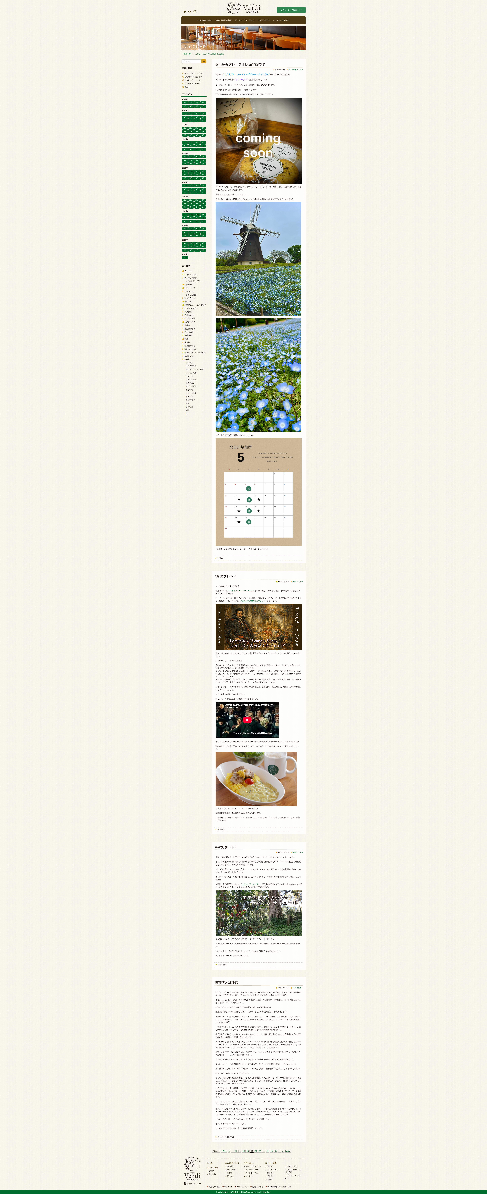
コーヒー (249, 1176)
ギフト (269, 1176)
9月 (203, 114)
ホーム (209, 1163)
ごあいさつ (189, 291)
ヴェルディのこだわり (244, 20)
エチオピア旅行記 (193, 281)
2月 (197, 106)
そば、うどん (191, 386)
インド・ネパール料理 (195, 369)
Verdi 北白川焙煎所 (224, 20)
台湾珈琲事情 (190, 318)
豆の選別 (230, 1166)
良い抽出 (230, 1176)
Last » (287, 1151)
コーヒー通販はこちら (293, 10)
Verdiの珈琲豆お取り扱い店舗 (279, 1187)
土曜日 (220, 558)
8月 (185, 103)
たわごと (221, 1137)
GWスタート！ (226, 847)
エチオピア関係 (191, 278)
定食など (189, 407)
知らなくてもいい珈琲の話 (195, 352)
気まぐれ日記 (263, 20)
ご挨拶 (211, 1171)
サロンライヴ (190, 298)
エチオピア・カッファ (251, 884)
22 (260, 1151)
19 (248, 1151)
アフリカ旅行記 (191, 274)
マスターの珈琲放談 (281, 20)
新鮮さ (229, 1173)
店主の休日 (189, 332)
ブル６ (187, 87)
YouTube (188, 271)
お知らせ (221, 829)
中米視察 (188, 312)
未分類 (187, 342)
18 (244, 1151)
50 (276, 1151)
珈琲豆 (269, 1166)
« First (224, 1151)
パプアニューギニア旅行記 (195, 305)
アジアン (189, 363)
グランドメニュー (253, 1173)
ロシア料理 (190, 400)
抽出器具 (270, 1173)
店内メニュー (249, 1163)
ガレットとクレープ (193, 84)
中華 (187, 403)
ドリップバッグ (273, 1170)
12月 (185, 114)
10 (236, 1151)
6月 (197, 103)
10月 (197, 114)
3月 (191, 106)
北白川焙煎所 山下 (295, 70)
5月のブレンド (226, 576)
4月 (185, 106)
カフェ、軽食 (191, 373)
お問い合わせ (257, 1187)
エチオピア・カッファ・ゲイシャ (241, 591)
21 (256, 1151)
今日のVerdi (222, 964)
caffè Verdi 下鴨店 (204, 20)
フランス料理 (191, 393)
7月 (191, 103)
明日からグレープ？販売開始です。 (242, 64)
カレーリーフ (190, 288)
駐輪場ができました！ (193, 77)
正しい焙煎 (231, 1170)
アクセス (212, 1174)
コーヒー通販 (270, 1163)
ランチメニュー (252, 1170)
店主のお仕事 (190, 329)
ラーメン (189, 397)
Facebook (228, 1187)
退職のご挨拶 (191, 295)
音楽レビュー (190, 356)
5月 (203, 103)
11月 (191, 114)
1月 (203, 106)
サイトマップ (242, 1187)
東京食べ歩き (190, 346)
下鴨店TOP (186, 54)
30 (268, 1151)
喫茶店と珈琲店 (226, 982)
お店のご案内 (212, 1167)
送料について (292, 1166)
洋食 (187, 410)
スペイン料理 (191, 380)
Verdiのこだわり (232, 1163)
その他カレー (191, 383)
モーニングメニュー (254, 1166)
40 (272, 1151)
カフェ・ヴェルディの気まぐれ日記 (209, 54)
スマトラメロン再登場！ (194, 73)
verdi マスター (297, 581)
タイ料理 (189, 390)
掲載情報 (188, 335)
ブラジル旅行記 (191, 308)
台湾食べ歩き (190, 322)
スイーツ (189, 376)
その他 (269, 1179)
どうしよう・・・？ (193, 80)
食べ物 (187, 359)
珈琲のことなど (191, 349)
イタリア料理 (191, 366)
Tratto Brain (267, 1192)
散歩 (186, 339)
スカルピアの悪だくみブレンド (252, 601)
